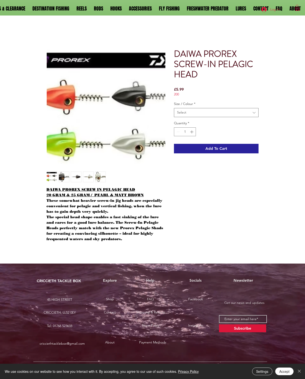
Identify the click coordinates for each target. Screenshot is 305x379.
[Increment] (192, 133)
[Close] (299, 371)
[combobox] (216, 113)
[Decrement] (178, 133)
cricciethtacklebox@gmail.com (62, 344)
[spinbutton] (185, 133)
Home (51, 32)
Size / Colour (184, 105)
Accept (284, 371)
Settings (262, 371)
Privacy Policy (188, 371)
